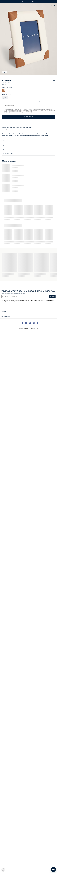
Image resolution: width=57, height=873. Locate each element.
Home (3, 78)
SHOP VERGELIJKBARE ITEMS (28, 121)
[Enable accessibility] (3, 870)
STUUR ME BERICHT (28, 116)
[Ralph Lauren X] (34, 323)
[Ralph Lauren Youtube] (30, 323)
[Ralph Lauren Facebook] (26, 323)
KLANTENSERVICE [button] (5, 316)
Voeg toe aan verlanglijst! (54, 80)
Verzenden (52, 296)
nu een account (12, 129)
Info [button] (2, 307)
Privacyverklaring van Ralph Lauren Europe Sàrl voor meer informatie (22, 112)
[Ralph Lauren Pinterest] (37, 323)
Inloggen (5, 129)
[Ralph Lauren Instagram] (22, 323)
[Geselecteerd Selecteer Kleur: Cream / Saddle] (3, 90)
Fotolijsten (14, 78)
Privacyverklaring (43, 300)
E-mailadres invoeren (9, 105)
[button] (48, 5)
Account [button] (3, 311)
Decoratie (8, 78)
